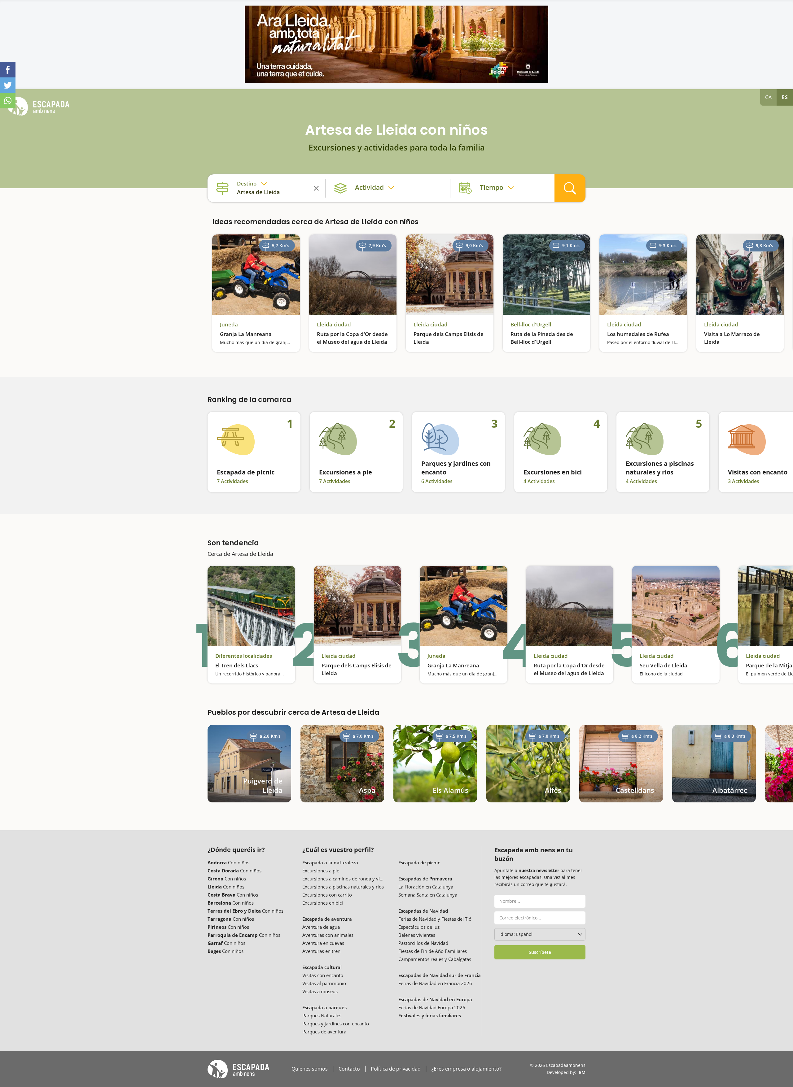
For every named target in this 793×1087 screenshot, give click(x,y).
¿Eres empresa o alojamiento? (467, 1069)
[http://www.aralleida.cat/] (396, 44)
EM (582, 1072)
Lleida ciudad (334, 324)
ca (768, 97)
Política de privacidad (396, 1069)
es (785, 97)
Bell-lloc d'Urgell (530, 324)
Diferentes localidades (243, 656)
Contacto (349, 1069)
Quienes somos (309, 1069)
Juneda (229, 324)
